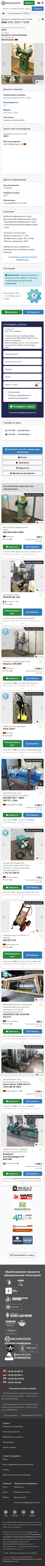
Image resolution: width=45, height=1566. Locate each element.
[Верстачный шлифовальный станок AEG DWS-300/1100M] (23, 509)
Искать (38, 8)
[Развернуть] (22, 557)
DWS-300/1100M (10, 112)
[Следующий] (41, 64)
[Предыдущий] (4, 64)
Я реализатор (14, 392)
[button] (42, 3)
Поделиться (23, 468)
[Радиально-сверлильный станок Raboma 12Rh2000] (23, 643)
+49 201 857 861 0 (15, 1375)
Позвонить (34, 312)
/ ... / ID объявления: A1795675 (16, 13)
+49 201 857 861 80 (15, 1378)
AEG (5, 105)
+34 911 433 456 (14, 1382)
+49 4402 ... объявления (19, 430)
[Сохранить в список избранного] (38, 19)
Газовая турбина (11, 1415)
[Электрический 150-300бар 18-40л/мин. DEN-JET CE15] (23, 917)
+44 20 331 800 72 (15, 1371)
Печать (23, 457)
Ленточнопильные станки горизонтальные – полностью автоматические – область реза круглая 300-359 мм (20, 1407)
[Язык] (38, 3)
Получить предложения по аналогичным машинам (19, 396)
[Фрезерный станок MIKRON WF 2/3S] (23, 576)
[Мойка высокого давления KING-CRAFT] (23, 708)
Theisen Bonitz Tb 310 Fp (31, 1415)
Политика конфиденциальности (22, 412)
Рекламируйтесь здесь (23, 1255)
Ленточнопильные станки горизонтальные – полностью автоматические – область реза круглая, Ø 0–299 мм (20, 1396)
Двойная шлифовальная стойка (17, 97)
